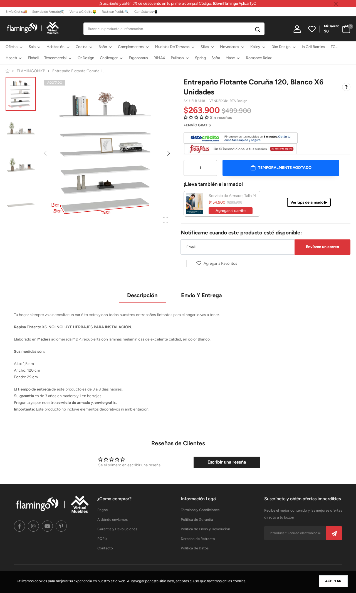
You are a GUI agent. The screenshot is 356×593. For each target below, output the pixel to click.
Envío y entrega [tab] (201, 295)
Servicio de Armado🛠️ (48, 12)
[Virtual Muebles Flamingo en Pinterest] (61, 526)
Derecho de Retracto (198, 539)
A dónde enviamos (112, 519)
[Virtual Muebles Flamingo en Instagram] (33, 526)
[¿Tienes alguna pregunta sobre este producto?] (346, 87)
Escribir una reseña (226, 462)
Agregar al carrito (231, 210)
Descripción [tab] (142, 295)
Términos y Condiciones (200, 510)
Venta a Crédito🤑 (83, 12)
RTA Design (238, 101)
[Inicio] (7, 71)
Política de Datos (195, 548)
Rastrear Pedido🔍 (115, 12)
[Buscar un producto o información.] (257, 29)
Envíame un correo (322, 246)
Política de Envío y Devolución (205, 529)
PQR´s (102, 539)
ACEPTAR (333, 581)
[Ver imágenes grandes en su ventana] (165, 220)
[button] (168, 153)
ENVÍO (191, 125)
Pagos (102, 510)
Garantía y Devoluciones (117, 529)
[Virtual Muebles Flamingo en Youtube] (47, 526)
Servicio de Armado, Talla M (232, 195)
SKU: (187, 101)
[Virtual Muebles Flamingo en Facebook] (19, 526)
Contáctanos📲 (145, 12)
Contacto (105, 548)
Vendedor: (219, 101)
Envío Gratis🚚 (16, 12)
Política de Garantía (197, 519)
